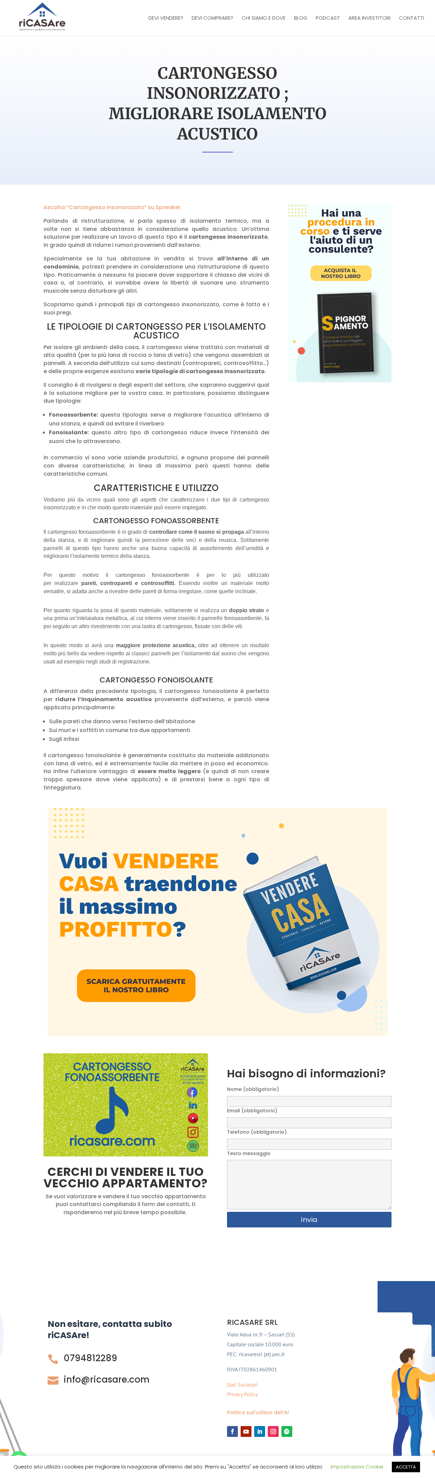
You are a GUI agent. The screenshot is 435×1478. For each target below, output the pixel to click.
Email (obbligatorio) (252, 1110)
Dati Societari (242, 1384)
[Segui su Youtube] (246, 1431)
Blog (300, 18)
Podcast (328, 18)
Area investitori (369, 18)
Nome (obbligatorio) (253, 1089)
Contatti (411, 18)
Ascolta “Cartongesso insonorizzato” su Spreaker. (113, 207)
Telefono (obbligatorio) (257, 1132)
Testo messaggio (249, 1153)
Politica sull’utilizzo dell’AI (258, 1412)
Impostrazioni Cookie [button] (357, 1466)
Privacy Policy (242, 1394)
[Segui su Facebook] (232, 1431)
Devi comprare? (212, 18)
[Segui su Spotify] (286, 1431)
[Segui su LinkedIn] (259, 1431)
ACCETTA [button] (406, 1467)
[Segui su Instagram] (273, 1431)
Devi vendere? (166, 18)
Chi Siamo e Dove (263, 18)
